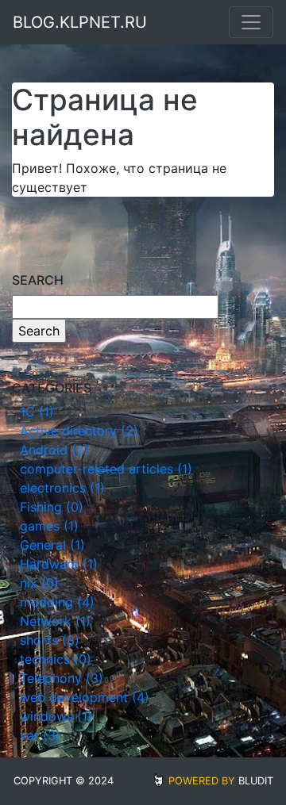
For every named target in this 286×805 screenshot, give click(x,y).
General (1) (52, 545)
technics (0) (55, 659)
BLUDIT (255, 781)
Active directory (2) (79, 431)
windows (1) (56, 716)
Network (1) (55, 621)
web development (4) (84, 697)
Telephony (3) (61, 678)
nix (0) (39, 583)
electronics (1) (62, 488)
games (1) (49, 526)
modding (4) (57, 602)
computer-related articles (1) (106, 469)
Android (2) (54, 450)
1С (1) (37, 412)
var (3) (40, 735)
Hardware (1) (59, 564)
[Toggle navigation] (251, 22)
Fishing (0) (51, 507)
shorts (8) (49, 640)
